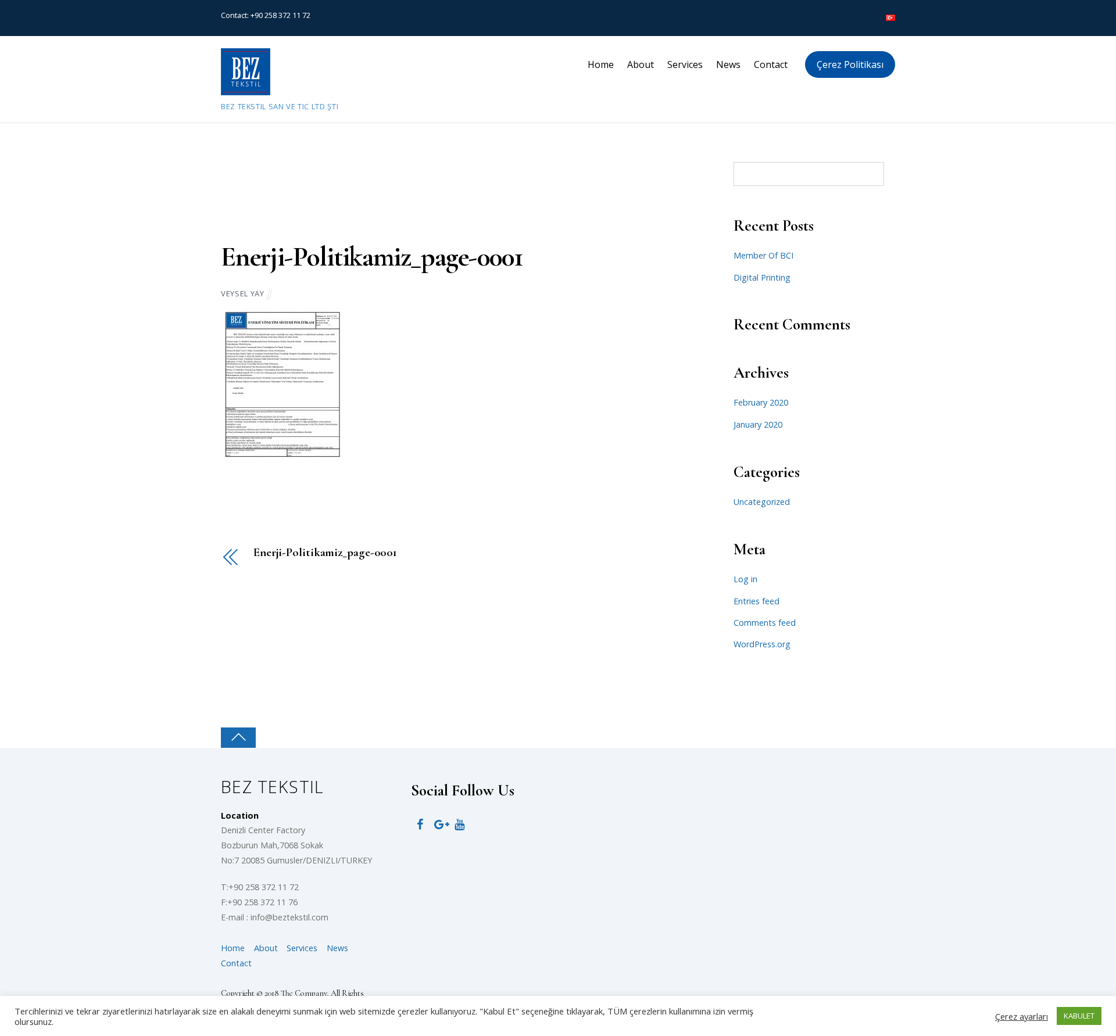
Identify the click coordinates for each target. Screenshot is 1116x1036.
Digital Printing (762, 277)
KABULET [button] (1079, 1015)
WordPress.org (762, 644)
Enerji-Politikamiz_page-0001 (372, 257)
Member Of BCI (763, 255)
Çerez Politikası (850, 64)
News (728, 64)
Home (601, 64)
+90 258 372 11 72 (280, 15)
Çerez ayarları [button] (1021, 1016)
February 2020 (761, 402)
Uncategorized (762, 501)
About (640, 64)
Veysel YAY (242, 293)
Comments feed (765, 622)
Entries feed (756, 601)
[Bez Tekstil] (245, 90)
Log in (745, 579)
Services (685, 64)
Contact (771, 64)
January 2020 (758, 424)
